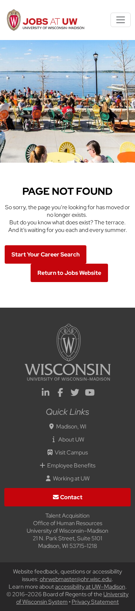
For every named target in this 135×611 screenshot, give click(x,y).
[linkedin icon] (45, 393)
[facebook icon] (60, 393)
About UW (71, 439)
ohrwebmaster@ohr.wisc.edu (76, 579)
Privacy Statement (95, 602)
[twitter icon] (74, 393)
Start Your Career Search (46, 254)
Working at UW (71, 478)
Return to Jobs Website (69, 273)
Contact (71, 497)
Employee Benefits (71, 465)
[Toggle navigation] (121, 20)
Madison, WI (71, 426)
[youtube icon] (89, 393)
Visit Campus (71, 452)
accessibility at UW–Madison (90, 586)
